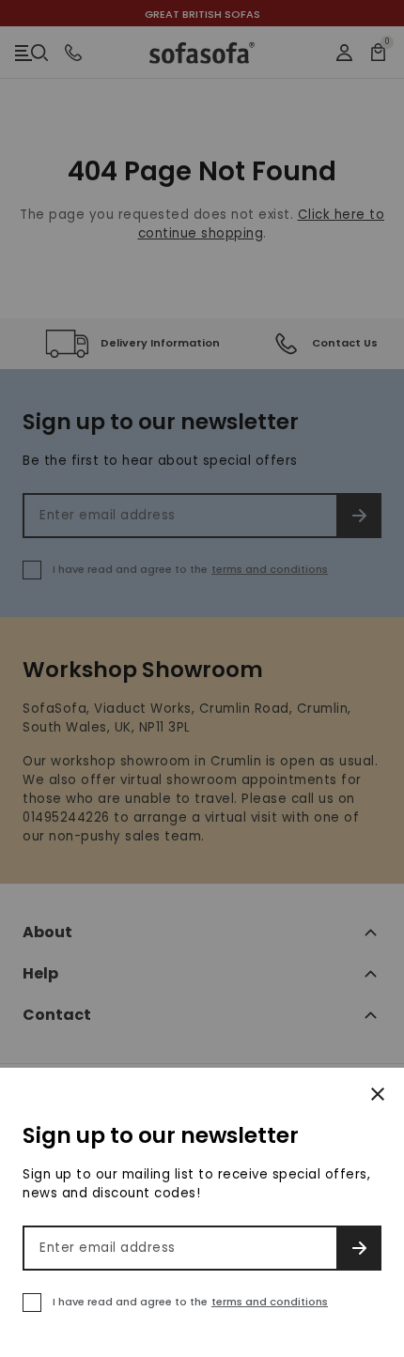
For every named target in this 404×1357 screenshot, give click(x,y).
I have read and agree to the (190, 1301)
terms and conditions (269, 1301)
